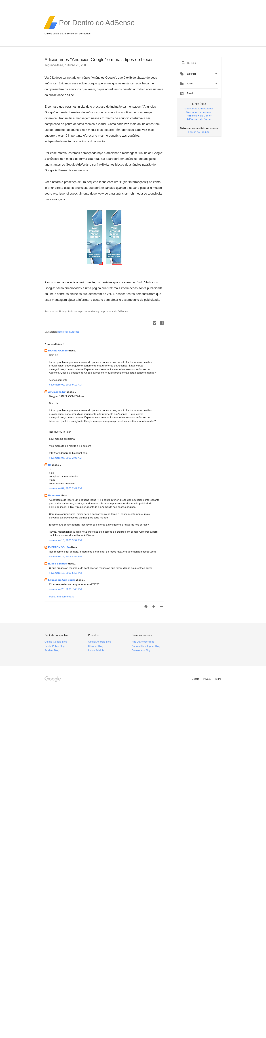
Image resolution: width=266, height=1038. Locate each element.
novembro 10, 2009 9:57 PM (65, 540)
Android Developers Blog (146, 646)
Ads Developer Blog (143, 641)
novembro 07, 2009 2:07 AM (65, 457)
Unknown (54, 495)
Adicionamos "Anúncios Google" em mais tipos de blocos (99, 59)
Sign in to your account (199, 112)
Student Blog (52, 650)
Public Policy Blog (55, 646)
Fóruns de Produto (199, 131)
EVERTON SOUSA (59, 547)
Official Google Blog (56, 641)
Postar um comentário (61, 596)
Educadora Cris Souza (62, 579)
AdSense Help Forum (199, 119)
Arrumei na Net (57, 391)
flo (50, 464)
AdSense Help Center (199, 115)
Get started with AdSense (199, 108)
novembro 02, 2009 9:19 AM (65, 384)
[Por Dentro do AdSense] (97, 28)
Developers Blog (141, 650)
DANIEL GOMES (58, 350)
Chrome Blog (95, 646)
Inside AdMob (96, 650)
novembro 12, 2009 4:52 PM (65, 556)
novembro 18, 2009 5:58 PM (65, 572)
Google (196, 679)
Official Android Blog (99, 641)
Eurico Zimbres (57, 563)
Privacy (207, 679)
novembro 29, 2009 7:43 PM (65, 589)
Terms (218, 679)
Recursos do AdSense (68, 332)
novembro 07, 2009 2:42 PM (65, 488)
